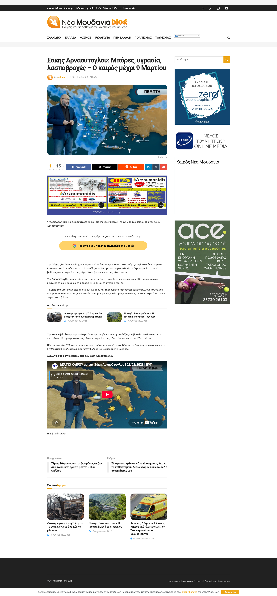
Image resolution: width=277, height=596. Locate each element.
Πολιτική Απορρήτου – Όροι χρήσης (213, 581)
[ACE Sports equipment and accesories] (202, 262)
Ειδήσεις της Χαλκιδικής (88, 8)
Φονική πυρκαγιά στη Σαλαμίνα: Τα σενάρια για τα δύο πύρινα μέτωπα (65, 527)
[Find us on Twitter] (210, 8)
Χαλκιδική (54, 37)
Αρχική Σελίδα (54, 8)
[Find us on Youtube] (226, 8)
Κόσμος (85, 37)
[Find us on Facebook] (202, 8)
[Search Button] (228, 38)
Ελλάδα (70, 37)
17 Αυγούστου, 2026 (76, 320)
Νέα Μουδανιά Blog (63, 581)
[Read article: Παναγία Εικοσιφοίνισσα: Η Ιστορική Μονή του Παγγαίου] (114, 317)
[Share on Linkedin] (148, 167)
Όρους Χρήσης (189, 592)
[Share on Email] (163, 167)
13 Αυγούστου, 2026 (143, 538)
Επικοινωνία (129, 8)
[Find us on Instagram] (218, 8)
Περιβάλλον (122, 37)
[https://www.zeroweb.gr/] (202, 96)
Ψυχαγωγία (102, 37)
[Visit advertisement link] (107, 195)
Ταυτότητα (69, 8)
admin (61, 77)
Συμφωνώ (230, 592)
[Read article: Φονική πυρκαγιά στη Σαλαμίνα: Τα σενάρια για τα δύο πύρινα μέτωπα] (54, 317)
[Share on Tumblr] (155, 167)
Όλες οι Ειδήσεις (112, 8)
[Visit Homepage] (87, 23)
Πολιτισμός (143, 37)
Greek (181, 35)
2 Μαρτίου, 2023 (78, 77)
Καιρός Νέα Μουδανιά (197, 161)
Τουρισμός (163, 37)
